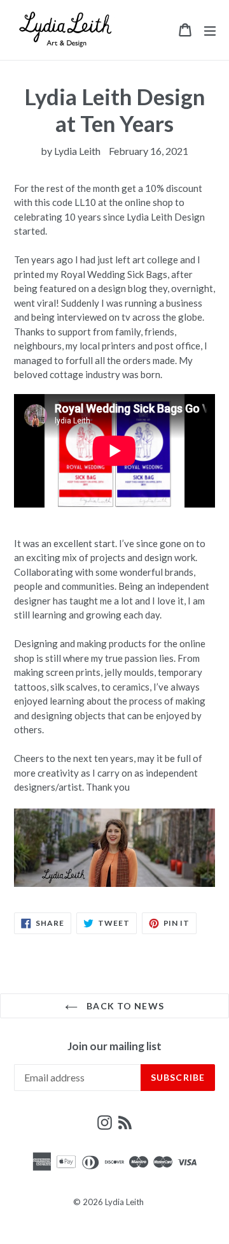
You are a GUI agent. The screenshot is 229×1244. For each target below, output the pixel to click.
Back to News (124, 1005)
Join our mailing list (114, 1046)
